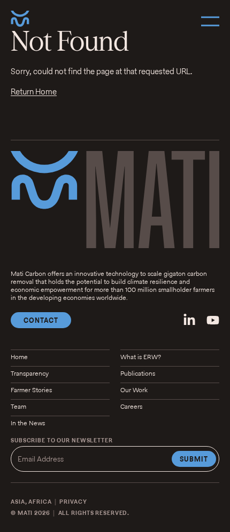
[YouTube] (212, 320)
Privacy (73, 501)
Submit (194, 459)
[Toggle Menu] (210, 21)
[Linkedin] (189, 320)
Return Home (34, 91)
